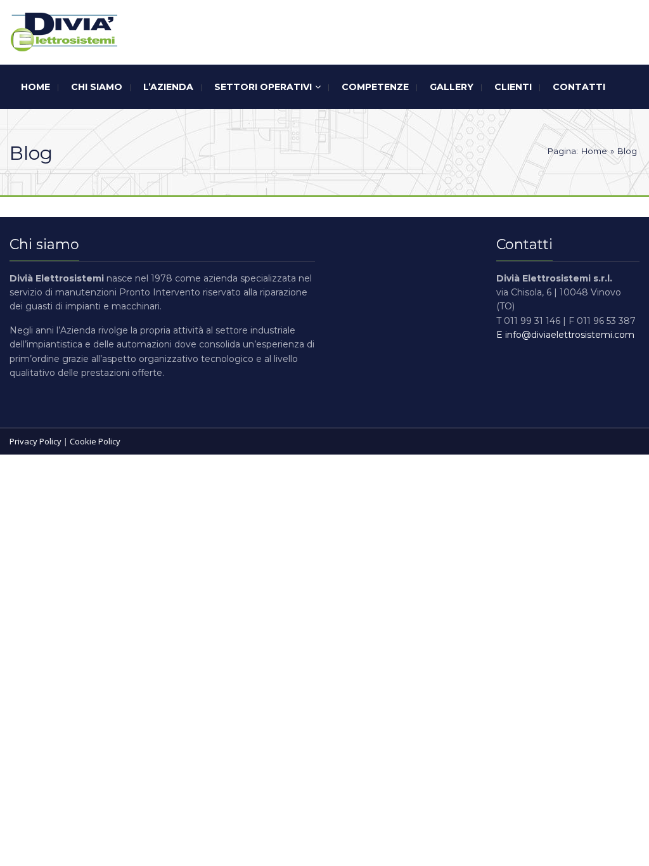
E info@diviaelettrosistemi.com (565, 334)
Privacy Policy (35, 441)
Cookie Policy (95, 441)
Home (594, 151)
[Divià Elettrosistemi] (63, 32)
